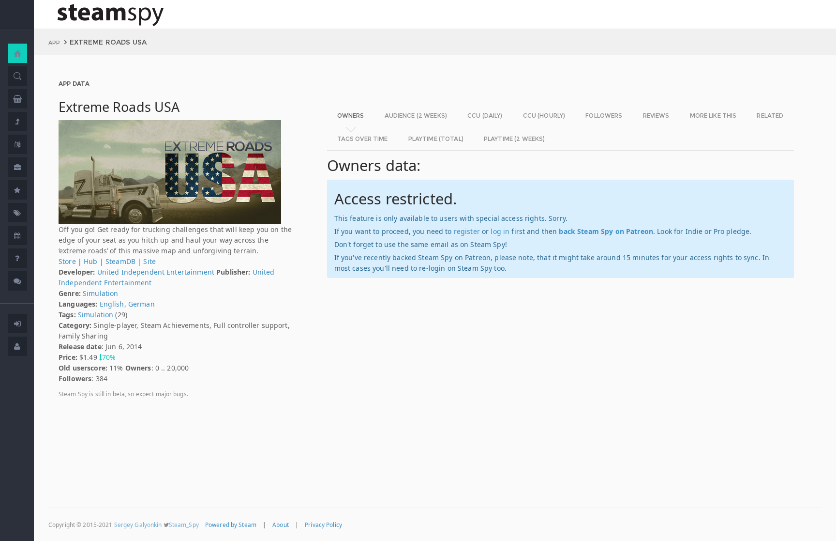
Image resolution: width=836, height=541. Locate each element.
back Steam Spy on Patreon (606, 231)
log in (500, 231)
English (112, 304)
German (141, 304)
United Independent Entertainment (155, 272)
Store (67, 261)
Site (149, 261)
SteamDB (120, 261)
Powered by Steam (230, 524)
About (280, 524)
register (467, 231)
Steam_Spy (184, 524)
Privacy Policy (323, 524)
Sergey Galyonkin (138, 524)
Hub (90, 261)
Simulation (100, 293)
